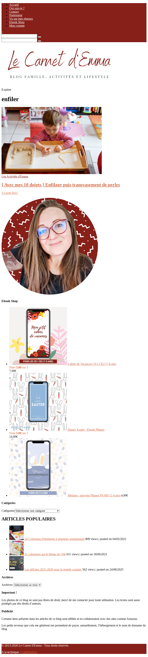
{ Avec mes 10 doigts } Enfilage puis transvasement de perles (61, 184)
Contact (14, 11)
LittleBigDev (29, 652)
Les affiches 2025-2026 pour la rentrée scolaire (53, 569)
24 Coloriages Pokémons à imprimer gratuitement (54, 539)
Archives (7, 584)
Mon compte (17, 25)
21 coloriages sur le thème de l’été (45, 554)
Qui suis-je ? (16, 8)
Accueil (14, 4)
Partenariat (15, 15)
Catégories (8, 510)
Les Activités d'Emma (15, 176)
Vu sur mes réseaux (21, 18)
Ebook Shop (16, 22)
